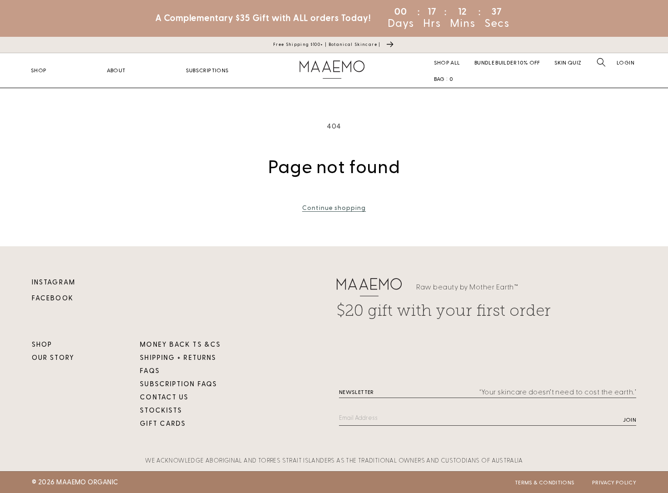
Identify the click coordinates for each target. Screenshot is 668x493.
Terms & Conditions (544, 482)
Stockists (161, 410)
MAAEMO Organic (87, 482)
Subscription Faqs (178, 384)
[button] (601, 62)
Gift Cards (163, 423)
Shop (42, 344)
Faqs (150, 371)
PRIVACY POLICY (614, 482)
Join (629, 419)
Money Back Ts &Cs (180, 344)
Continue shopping (334, 208)
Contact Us (164, 397)
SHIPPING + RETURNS (178, 358)
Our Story (53, 358)
